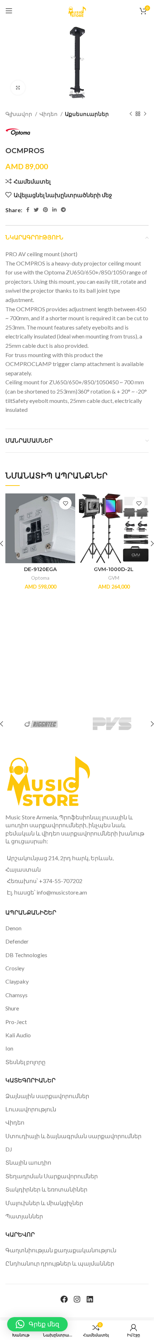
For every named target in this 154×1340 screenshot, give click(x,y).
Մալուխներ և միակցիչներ (44, 1202)
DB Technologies (26, 954)
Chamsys (16, 994)
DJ (8, 1149)
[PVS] (112, 724)
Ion (9, 1048)
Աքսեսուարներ (87, 114)
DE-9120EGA (40, 569)
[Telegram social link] (63, 209)
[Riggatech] (41, 724)
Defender (17, 941)
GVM (113, 578)
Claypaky (17, 981)
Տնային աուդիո (28, 1162)
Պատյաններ (24, 1216)
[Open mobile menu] (9, 11)
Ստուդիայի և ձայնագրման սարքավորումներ (73, 1135)
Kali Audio (18, 1035)
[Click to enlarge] (18, 88)
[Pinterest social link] (45, 209)
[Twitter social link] (36, 209)
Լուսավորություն (30, 1109)
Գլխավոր (19, 114)
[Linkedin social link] (54, 209)
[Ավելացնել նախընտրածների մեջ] (65, 503)
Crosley (14, 968)
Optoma (40, 578)
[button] (37, 1324)
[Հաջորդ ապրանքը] (145, 113)
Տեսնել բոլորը (25, 1061)
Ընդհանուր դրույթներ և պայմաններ (59, 1263)
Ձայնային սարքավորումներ (47, 1095)
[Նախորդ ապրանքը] (130, 113)
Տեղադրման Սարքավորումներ (51, 1176)
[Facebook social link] (28, 209)
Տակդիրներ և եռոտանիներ (46, 1189)
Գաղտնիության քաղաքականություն (60, 1250)
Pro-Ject (16, 1021)
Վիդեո (49, 114)
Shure (12, 1008)
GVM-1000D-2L (114, 569)
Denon (13, 928)
